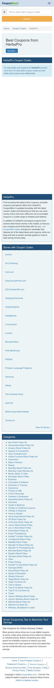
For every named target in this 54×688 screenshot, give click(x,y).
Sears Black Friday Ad (18, 570)
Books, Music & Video (18, 473)
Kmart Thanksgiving (17, 533)
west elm (9, 402)
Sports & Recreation (17, 573)
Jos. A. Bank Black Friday (19, 527)
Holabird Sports (12, 306)
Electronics (13, 487)
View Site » (11, 51)
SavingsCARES (15, 567)
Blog (45, 667)
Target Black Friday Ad (18, 579)
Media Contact (34, 670)
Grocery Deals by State (15, 667)
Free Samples (34, 667)
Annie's (8, 254)
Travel (11, 593)
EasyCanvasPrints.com (15, 280)
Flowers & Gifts (15, 490)
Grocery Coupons (37, 664)
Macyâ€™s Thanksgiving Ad (21, 547)
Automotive (13, 459)
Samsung (9, 376)
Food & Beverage (16, 493)
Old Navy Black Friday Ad (19, 556)
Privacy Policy (18, 670)
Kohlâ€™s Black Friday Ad (20, 536)
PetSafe (8, 359)
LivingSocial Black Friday (19, 539)
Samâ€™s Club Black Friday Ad (22, 564)
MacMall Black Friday (17, 542)
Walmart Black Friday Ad (19, 601)
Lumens (8, 333)
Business (12, 479)
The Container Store (14, 394)
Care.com (9, 271)
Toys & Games (14, 584)
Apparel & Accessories (18, 450)
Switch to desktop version (27, 680)
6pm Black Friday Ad (17, 442)
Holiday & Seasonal (17, 510)
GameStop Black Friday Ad (20, 499)
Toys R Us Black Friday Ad (20, 587)
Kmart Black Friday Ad (18, 530)
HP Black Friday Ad (17, 519)
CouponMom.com (29, 674)
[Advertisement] (27, 106)
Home (14, 660)
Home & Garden (15, 513)
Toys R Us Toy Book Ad (19, 590)
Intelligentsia (10, 315)
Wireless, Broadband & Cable (21, 607)
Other (10, 559)
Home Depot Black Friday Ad (21, 516)
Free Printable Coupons (30, 660)
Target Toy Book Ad (17, 581)
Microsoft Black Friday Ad (19, 550)
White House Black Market (17, 411)
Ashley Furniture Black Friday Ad (22, 456)
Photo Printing (14, 562)
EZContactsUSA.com (14, 289)
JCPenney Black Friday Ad (20, 522)
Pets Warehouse (12, 350)
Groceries (12, 502)
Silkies (8, 385)
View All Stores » (43, 427)
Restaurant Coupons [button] (16, 664)
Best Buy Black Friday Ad (19, 468)
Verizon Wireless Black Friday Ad (23, 599)
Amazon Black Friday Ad (19, 448)
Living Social (11, 324)
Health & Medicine (16, 505)
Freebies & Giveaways (18, 496)
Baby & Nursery (15, 462)
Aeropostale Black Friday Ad (21, 445)
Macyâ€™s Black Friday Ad (20, 544)
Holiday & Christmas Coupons (21, 507)
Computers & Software (18, 482)
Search (27, 18)
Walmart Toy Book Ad (18, 604)
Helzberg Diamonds (14, 298)
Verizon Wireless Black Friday (21, 596)
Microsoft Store (11, 341)
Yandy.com (10, 420)
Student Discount (16, 576)
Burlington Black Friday (18, 476)
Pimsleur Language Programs (18, 368)
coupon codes (32, 70)
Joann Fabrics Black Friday (20, 525)
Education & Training (17, 485)
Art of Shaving (11, 263)
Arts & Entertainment (17, 453)
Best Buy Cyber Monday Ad (20, 470)
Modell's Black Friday (17, 553)
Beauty (11, 465)
